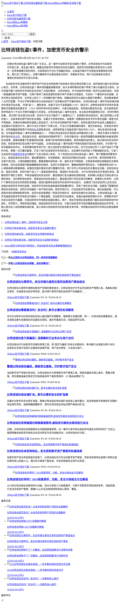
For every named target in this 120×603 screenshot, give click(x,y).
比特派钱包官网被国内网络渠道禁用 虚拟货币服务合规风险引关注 (47, 422)
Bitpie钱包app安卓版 (17, 25)
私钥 (36, 129)
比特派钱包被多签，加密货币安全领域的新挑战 (29, 234)
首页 (11, 11)
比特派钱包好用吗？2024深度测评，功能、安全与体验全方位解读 (47, 479)
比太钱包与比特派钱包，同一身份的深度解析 (34, 257)
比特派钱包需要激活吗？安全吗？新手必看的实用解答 (40, 309)
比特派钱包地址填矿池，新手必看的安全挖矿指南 (37, 394)
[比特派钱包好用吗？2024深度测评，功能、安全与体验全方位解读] (48, 472)
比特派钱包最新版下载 (18, 18)
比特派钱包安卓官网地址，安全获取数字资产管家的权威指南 (44, 451)
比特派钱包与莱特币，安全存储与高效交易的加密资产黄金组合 (46, 281)
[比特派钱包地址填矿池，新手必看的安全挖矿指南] (40, 388)
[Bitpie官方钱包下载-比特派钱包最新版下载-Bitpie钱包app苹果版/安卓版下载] (41, 3)
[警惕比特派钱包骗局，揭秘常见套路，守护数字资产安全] (43, 359)
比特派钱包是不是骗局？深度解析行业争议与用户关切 (40, 338)
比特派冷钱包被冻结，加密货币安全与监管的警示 (30, 228)
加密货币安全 (20, 154)
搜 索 (32, 34)
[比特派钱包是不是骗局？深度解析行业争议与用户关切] (42, 331)
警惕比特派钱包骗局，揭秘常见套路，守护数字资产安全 (42, 366)
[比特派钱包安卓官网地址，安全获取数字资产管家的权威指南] (45, 444)
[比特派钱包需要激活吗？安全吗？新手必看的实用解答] (42, 303)
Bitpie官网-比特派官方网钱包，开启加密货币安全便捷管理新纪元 (38, 246)
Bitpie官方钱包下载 (17, 15)
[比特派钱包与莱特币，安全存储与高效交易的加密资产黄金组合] (47, 275)
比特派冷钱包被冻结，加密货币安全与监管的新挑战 (32, 240)
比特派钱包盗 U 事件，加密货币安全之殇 (26, 222)
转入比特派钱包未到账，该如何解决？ (30, 263)
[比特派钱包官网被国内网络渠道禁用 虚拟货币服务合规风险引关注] (48, 416)
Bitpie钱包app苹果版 (17, 22)
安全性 (16, 136)
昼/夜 (7, 38)
